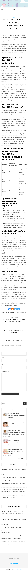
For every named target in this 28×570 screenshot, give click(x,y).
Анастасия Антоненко (8, 312)
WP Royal (17, 558)
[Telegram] (18, 309)
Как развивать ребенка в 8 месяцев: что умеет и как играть (16, 451)
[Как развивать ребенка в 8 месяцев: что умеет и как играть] (5, 451)
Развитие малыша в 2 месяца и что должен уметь (14, 442)
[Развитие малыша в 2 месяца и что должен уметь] (5, 441)
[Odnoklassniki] (12, 309)
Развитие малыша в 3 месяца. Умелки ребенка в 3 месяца (16, 415)
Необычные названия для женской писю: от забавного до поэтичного (13, 522)
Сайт (2, 364)
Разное (14, 17)
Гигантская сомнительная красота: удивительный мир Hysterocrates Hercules (13, 513)
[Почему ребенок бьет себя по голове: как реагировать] (5, 424)
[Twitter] (15, 309)
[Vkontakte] (9, 309)
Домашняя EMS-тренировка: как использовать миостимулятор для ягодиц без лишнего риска (14, 472)
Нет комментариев (22, 312)
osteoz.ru (19, 569)
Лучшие (14, 409)
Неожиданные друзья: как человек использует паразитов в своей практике (13, 530)
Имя (2, 350)
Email (2, 357)
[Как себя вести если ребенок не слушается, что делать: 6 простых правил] (5, 432)
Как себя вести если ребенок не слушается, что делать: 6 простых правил (16, 432)
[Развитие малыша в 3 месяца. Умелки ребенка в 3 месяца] (5, 414)
